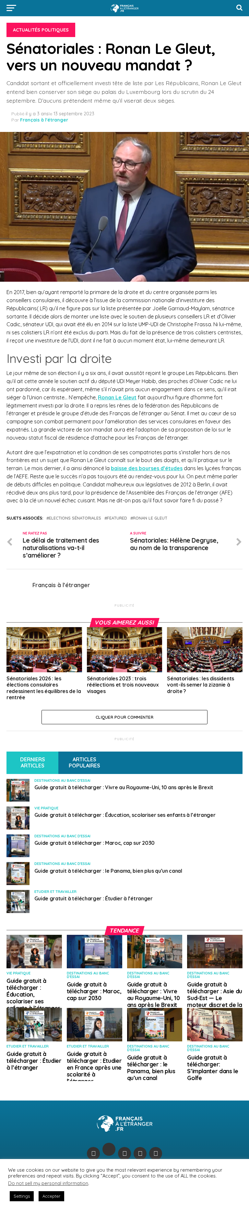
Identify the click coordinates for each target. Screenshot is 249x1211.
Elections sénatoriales (75, 518)
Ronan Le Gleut (117, 397)
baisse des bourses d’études (147, 468)
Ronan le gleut (150, 518)
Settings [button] (22, 1196)
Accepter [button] (51, 1196)
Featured (117, 518)
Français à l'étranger (44, 120)
